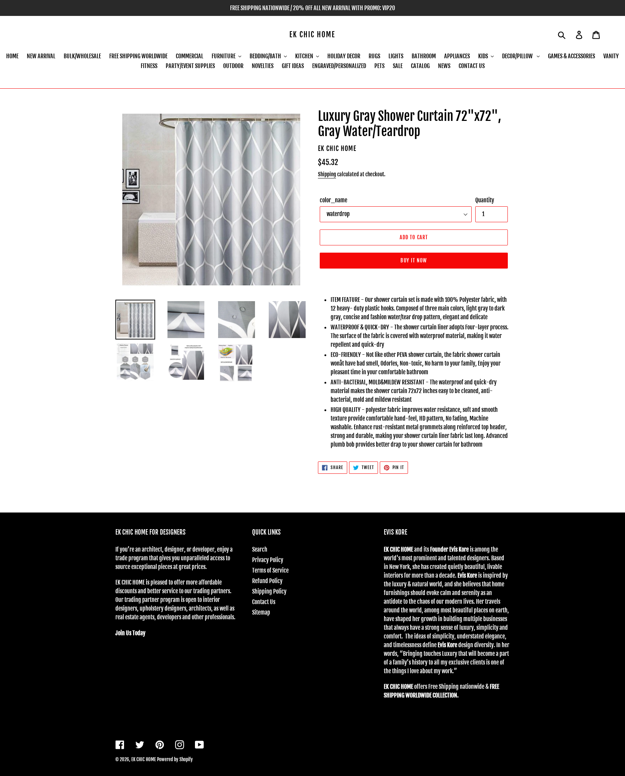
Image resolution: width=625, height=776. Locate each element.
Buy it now (413, 260)
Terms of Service (270, 570)
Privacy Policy (267, 560)
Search (259, 549)
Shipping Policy (269, 591)
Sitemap (261, 612)
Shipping (327, 174)
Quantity (484, 200)
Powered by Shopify (175, 759)
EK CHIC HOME (312, 34)
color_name (333, 200)
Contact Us (263, 602)
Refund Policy (267, 581)
